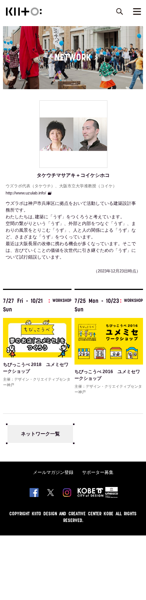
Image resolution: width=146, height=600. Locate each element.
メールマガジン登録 (53, 472)
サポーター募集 (97, 472)
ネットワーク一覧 (40, 434)
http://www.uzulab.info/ (26, 193)
